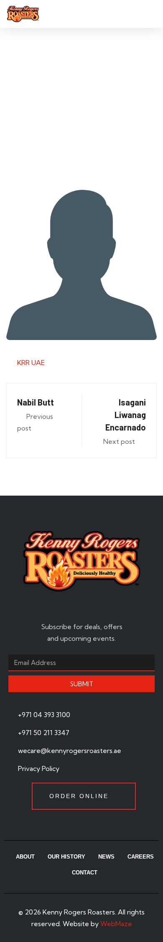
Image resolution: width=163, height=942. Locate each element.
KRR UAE (31, 362)
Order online (79, 796)
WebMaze (116, 923)
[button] (149, 13)
